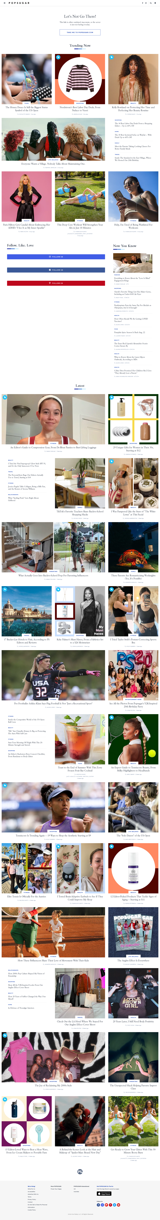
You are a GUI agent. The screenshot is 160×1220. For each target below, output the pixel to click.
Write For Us (31, 1189)
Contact (30, 1202)
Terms (29, 1197)
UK (75, 1189)
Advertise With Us (33, 1194)
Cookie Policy (32, 1210)
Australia (76, 1191)
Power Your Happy (56, 1189)
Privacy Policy (32, 1199)
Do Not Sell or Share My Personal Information (37, 1206)
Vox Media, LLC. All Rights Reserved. (82, 1214)
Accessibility (31, 1191)
